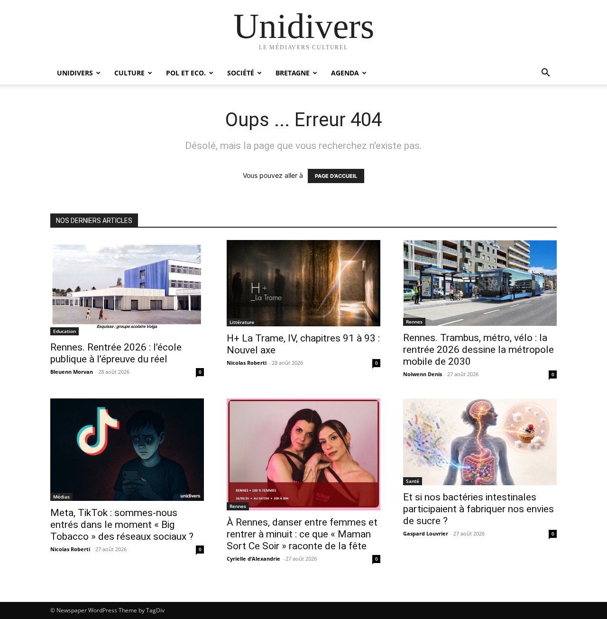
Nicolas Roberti (247, 362)
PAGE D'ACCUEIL (336, 176)
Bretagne (293, 72)
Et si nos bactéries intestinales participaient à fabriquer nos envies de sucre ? (478, 509)
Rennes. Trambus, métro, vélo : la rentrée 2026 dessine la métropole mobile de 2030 (478, 349)
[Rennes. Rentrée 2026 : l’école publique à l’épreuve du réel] (127, 287)
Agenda (345, 72)
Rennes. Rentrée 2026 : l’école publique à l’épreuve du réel (116, 353)
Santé (412, 481)
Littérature (242, 322)
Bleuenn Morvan (71, 371)
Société (240, 72)
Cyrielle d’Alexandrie (253, 558)
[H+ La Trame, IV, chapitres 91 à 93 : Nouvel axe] (303, 283)
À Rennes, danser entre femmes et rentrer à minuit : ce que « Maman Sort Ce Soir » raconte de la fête (302, 534)
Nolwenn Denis (422, 374)
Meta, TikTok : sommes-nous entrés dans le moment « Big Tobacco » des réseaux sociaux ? (121, 524)
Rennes (414, 321)
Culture (129, 72)
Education (64, 331)
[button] (545, 73)
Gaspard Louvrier (425, 533)
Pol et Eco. (186, 72)
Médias (61, 496)
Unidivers (75, 72)
